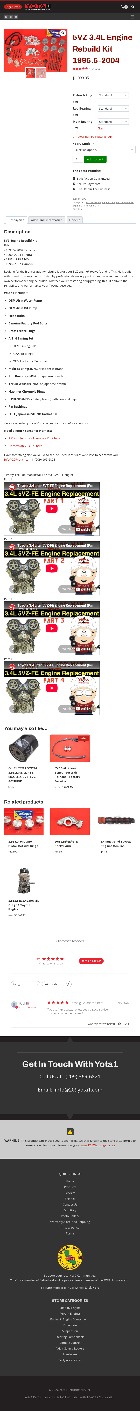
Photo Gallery (70, 1216)
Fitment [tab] (74, 220)
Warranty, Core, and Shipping (70, 1222)
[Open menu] (132, 17)
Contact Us (70, 1204)
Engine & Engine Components (117, 202)
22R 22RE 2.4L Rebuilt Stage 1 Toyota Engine (23, 905)
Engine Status (13, 7)
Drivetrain (70, 1325)
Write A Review (91, 960)
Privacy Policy (70, 1228)
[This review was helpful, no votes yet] (119, 1024)
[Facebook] (6, 17)
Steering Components (70, 1337)
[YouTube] (16, 17)
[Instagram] (11, 17)
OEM (80, 209)
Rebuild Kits (92, 205)
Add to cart (95, 159)
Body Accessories (70, 1360)
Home (70, 1181)
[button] (63, 33)
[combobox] (25, 984)
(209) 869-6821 (83, 1076)
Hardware (70, 1354)
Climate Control (70, 1343)
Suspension (70, 1331)
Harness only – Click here (25, 446)
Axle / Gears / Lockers (70, 1348)
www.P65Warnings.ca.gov (98, 1145)
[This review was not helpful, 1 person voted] (125, 1024)
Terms (70, 1233)
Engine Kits (79, 205)
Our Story (70, 1210)
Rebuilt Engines (70, 1313)
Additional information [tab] (46, 220)
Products (70, 1187)
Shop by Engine (70, 1308)
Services (70, 1193)
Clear (100, 128)
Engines (70, 1199)
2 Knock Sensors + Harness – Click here (34, 438)
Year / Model (83, 144)
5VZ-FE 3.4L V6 (93, 202)
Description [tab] (16, 220)
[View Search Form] (133, 7)
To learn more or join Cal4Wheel (70, 1288)
